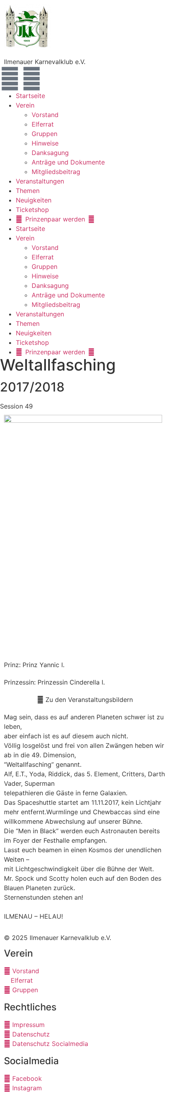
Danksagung (50, 153)
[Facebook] (10, 79)
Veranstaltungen (40, 181)
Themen (28, 191)
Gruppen (44, 134)
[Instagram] (32, 79)
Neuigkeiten (33, 200)
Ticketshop (32, 210)
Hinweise (45, 143)
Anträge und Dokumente (68, 162)
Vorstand (45, 115)
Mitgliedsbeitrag (56, 172)
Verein (25, 105)
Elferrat (43, 124)
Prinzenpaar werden (55, 219)
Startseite (30, 96)
